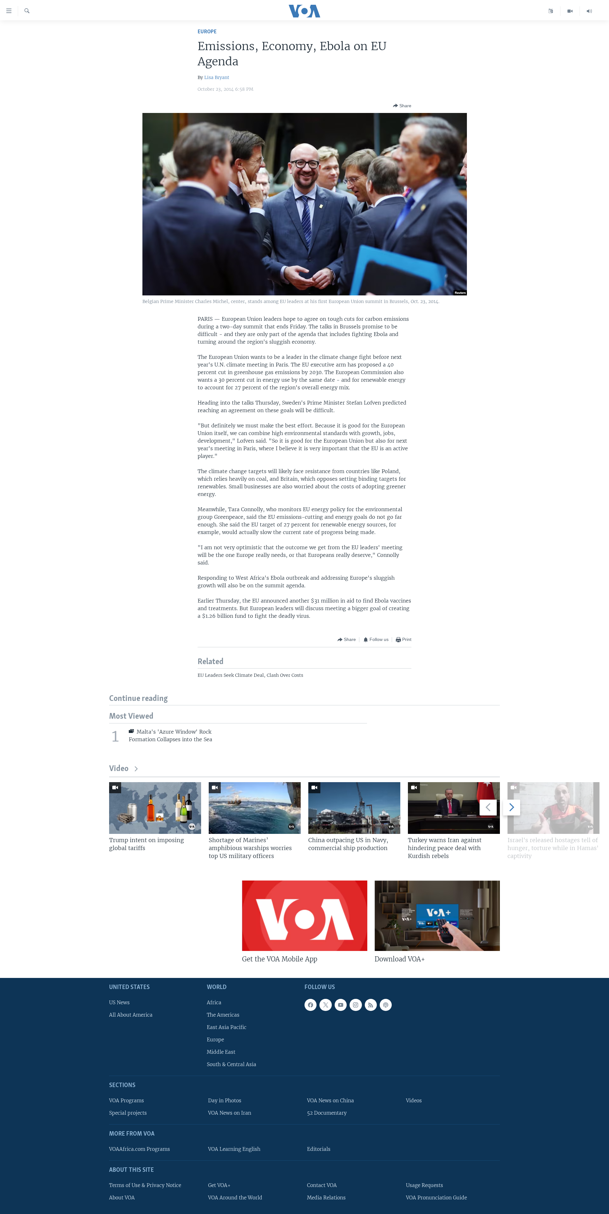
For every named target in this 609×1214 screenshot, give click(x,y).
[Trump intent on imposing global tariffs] (155, 808)
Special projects (128, 1113)
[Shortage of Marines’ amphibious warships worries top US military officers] (255, 808)
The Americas (223, 1015)
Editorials (319, 1149)
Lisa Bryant (216, 77)
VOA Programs (126, 1101)
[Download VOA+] (437, 916)
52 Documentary (327, 1113)
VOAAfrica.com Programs (139, 1149)
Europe (207, 32)
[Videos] (570, 11)
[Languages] (550, 11)
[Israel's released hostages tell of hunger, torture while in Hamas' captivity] (553, 808)
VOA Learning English (234, 1149)
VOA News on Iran (229, 1113)
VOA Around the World (235, 1197)
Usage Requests (424, 1185)
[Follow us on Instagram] (356, 1005)
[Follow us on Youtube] (341, 1005)
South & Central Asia (231, 1064)
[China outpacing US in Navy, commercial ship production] (354, 808)
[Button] (402, 105)
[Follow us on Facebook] (310, 1005)
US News (119, 1002)
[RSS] (371, 1005)
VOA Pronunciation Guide (436, 1197)
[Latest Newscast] (589, 11)
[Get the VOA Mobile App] (304, 916)
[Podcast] (386, 1005)
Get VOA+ (219, 1185)
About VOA (122, 1197)
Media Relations (326, 1197)
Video (118, 769)
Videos (414, 1101)
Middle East (221, 1052)
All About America (131, 1015)
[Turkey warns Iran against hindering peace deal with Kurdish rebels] (454, 808)
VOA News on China (330, 1101)
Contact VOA (322, 1185)
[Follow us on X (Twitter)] (325, 1005)
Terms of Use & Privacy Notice (145, 1185)
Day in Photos (224, 1101)
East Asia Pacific (226, 1027)
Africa (214, 1002)
